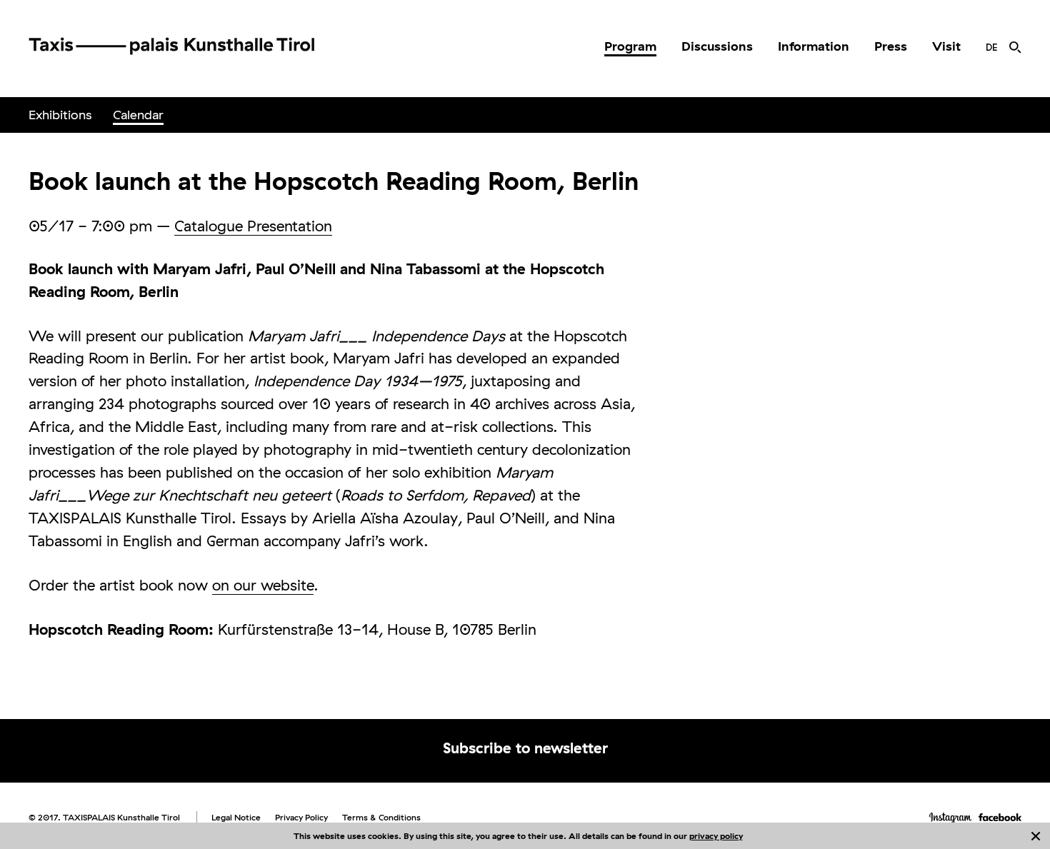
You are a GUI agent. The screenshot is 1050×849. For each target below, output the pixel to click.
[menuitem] (630, 46)
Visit (946, 46)
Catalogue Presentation (253, 225)
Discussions (717, 46)
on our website (263, 585)
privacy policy (716, 835)
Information (813, 46)
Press (890, 46)
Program (630, 46)
